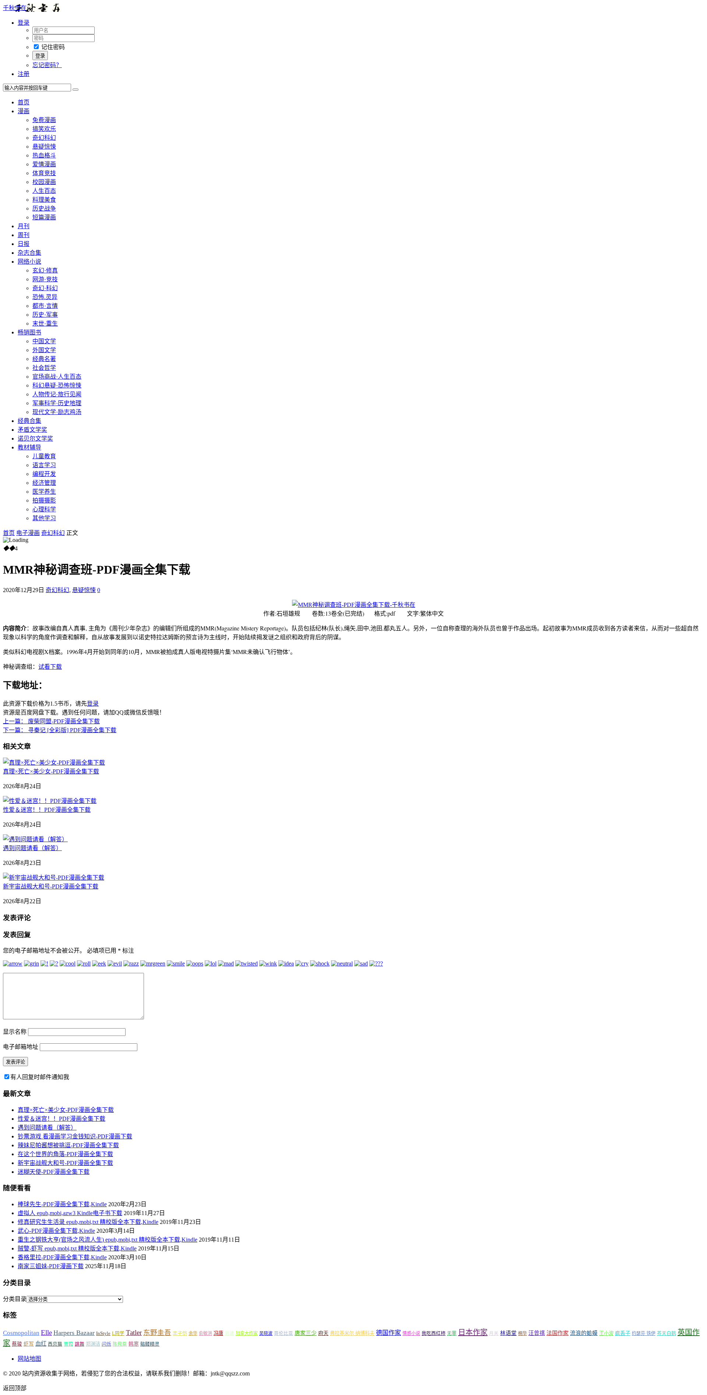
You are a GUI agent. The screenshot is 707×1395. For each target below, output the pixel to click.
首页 (23, 102)
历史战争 (44, 208)
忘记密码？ (47, 65)
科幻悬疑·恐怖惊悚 (56, 385)
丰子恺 (180, 1333)
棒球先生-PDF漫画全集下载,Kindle (62, 1204)
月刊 (23, 226)
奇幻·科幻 (45, 288)
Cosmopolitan (21, 1332)
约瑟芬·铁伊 (643, 1333)
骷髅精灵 (149, 1344)
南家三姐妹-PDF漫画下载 (51, 1266)
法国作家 (557, 1333)
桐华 (522, 1333)
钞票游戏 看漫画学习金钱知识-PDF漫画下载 (75, 1136)
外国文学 (44, 350)
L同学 (118, 1333)
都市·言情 (45, 306)
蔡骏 (17, 1344)
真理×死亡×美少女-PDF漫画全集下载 (51, 771)
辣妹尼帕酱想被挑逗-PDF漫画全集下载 (68, 1145)
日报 (23, 244)
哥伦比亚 (283, 1333)
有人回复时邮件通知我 (39, 1077)
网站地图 (29, 1359)
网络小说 (29, 261)
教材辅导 (29, 447)
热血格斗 (44, 155)
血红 (40, 1343)
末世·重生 (45, 323)
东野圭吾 (157, 1332)
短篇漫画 (44, 217)
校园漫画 (44, 182)
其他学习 (44, 518)
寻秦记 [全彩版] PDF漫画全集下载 (59, 730)
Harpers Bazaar (74, 1332)
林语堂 (508, 1333)
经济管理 (44, 483)
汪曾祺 (536, 1333)
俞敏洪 (205, 1333)
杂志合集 (29, 253)
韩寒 (134, 1344)
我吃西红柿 (434, 1333)
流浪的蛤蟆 (584, 1333)
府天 (323, 1333)
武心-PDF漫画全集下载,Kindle (56, 1231)
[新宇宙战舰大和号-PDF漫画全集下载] (53, 877)
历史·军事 (45, 315)
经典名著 (44, 359)
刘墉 (229, 1333)
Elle (46, 1332)
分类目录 (15, 1299)
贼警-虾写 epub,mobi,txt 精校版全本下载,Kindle (77, 1248)
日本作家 (473, 1332)
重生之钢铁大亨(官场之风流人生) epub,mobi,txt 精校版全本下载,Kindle (107, 1239)
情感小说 (411, 1333)
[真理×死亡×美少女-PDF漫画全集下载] (54, 762)
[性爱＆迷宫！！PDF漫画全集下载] (49, 801)
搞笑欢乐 (44, 129)
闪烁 (106, 1344)
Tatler (134, 1332)
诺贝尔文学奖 (35, 438)
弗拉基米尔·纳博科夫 (352, 1333)
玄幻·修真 (45, 270)
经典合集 (29, 421)
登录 (93, 703)
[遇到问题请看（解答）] (35, 839)
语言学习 (44, 465)
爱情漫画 (44, 164)
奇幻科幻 (44, 138)
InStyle (103, 1333)
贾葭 (68, 1344)
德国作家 (388, 1332)
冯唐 (218, 1333)
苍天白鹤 (666, 1333)
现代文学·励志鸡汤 (56, 412)
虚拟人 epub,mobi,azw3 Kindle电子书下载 (70, 1213)
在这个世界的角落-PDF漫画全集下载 (65, 1154)
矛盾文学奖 (32, 430)
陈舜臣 (120, 1344)
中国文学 (44, 341)
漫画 (23, 111)
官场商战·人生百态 (56, 376)
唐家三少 (306, 1333)
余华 (193, 1333)
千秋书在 (15, 8)
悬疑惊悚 (44, 146)
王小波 (606, 1333)
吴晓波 (265, 1333)
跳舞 (79, 1344)
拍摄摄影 (44, 500)
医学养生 (44, 491)
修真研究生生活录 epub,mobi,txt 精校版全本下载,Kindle (88, 1222)
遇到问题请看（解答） (32, 848)
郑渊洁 (93, 1344)
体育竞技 (44, 173)
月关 (494, 1333)
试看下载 (50, 666)
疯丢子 (622, 1333)
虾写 (29, 1344)
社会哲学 (44, 368)
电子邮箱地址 (20, 1047)
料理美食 (44, 199)
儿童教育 (44, 456)
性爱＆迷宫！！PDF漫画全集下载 (47, 810)
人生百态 (44, 191)
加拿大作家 (247, 1333)
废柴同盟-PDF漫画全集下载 (51, 721)
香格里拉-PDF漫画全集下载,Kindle (62, 1257)
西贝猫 (55, 1344)
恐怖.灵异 (44, 297)
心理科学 (44, 509)
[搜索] (75, 89)
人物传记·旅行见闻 (56, 394)
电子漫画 (28, 533)
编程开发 (44, 474)
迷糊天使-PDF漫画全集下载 (53, 1172)
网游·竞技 (45, 279)
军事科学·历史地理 (56, 403)
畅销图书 (29, 332)
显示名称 (15, 1032)
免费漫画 (44, 120)
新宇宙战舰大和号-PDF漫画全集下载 (50, 886)
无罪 (452, 1333)
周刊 (23, 235)
